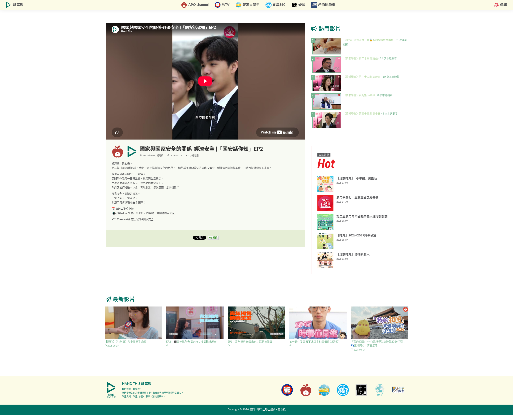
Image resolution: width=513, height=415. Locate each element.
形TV (225, 4)
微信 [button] (214, 237)
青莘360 (279, 4)
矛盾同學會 (326, 4)
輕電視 (18, 4)
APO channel (198, 4)
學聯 (503, 4)
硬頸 (301, 4)
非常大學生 (251, 4)
